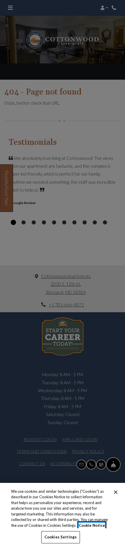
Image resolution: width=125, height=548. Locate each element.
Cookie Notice (92, 525)
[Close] (115, 492)
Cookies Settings (60, 537)
